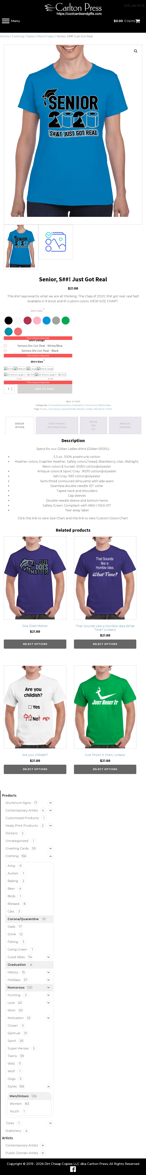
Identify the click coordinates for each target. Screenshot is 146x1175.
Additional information (57, 425)
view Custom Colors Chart (108, 518)
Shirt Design (37, 340)
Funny (43, 408)
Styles (30, 36)
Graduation (77, 405)
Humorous (91, 405)
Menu (15, 21)
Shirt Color (37, 310)
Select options (35, 644)
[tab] (20, 425)
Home (4, 36)
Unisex (89, 408)
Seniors (81, 408)
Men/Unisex (45, 36)
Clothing (18, 36)
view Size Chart (53, 518)
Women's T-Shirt (103, 408)
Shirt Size (37, 361)
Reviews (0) (94, 425)
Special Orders (125, 425)
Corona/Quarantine (59, 405)
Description (19, 425)
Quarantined (68, 408)
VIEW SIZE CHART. (104, 301)
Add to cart (45, 388)
